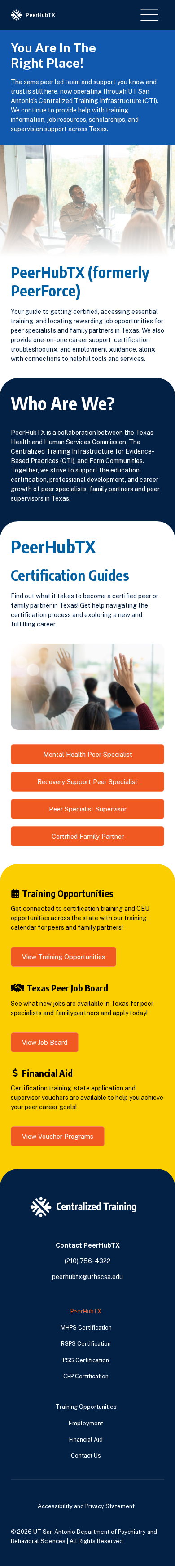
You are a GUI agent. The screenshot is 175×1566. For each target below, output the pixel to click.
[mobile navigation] (149, 15)
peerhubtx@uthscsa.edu (87, 1276)
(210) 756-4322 (87, 1261)
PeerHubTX (85, 1311)
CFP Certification (86, 1376)
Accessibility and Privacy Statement (86, 1506)
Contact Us (86, 1455)
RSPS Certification (86, 1343)
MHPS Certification (86, 1327)
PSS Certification (86, 1360)
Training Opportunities (86, 1406)
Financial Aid (86, 1439)
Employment (86, 1423)
